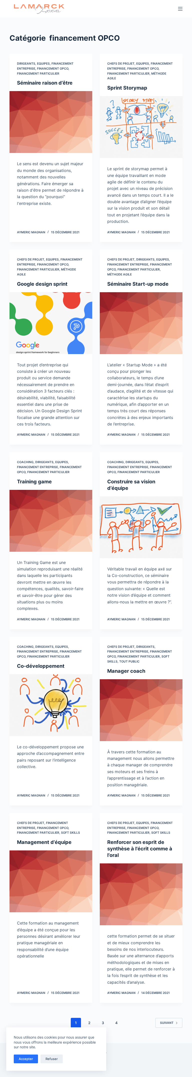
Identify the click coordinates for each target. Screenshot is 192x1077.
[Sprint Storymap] (141, 127)
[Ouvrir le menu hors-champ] (180, 8)
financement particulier (38, 73)
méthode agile (119, 274)
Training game (34, 482)
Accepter (26, 1059)
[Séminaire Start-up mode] (141, 323)
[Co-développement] (51, 705)
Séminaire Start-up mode (137, 284)
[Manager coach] (141, 710)
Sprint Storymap (127, 88)
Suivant (167, 1023)
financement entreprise (127, 264)
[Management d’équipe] (51, 881)
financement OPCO (52, 68)
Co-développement (40, 666)
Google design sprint (42, 284)
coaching (25, 462)
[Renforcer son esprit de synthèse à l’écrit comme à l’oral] (141, 894)
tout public (129, 661)
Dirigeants (26, 63)
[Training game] (51, 521)
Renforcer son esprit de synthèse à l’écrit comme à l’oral (139, 848)
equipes (43, 63)
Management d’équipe (44, 842)
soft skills (70, 832)
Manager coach (126, 671)
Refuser (52, 1059)
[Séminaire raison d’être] (51, 122)
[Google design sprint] (51, 323)
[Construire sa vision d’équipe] (141, 527)
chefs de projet (120, 63)
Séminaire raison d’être (44, 83)
